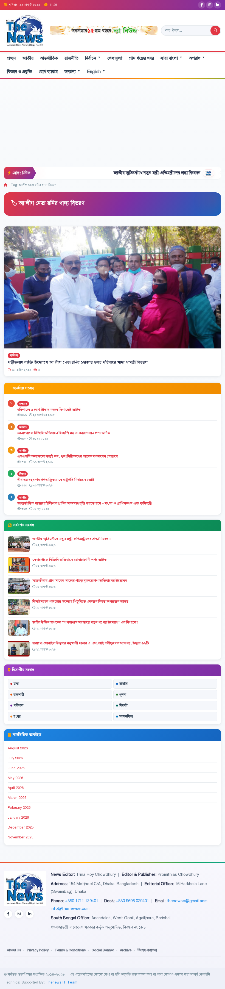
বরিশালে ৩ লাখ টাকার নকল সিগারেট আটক (49, 410)
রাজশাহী (19, 694)
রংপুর (17, 716)
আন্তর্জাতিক (49, 58)
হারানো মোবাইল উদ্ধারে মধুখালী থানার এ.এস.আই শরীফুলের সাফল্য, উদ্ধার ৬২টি (90, 643)
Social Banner (103, 950)
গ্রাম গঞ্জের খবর (141, 58)
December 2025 (20, 827)
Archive (125, 950)
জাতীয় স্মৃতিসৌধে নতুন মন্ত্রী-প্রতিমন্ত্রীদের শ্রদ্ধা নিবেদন (132, 173)
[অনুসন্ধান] (215, 30)
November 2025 (20, 837)
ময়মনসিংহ (126, 716)
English (96, 71)
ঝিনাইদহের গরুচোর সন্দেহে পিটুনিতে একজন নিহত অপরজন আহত (80, 602)
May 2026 (15, 778)
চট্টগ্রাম (123, 684)
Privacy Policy (38, 950)
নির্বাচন (93, 58)
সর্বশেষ (14, 356)
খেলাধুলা (114, 58)
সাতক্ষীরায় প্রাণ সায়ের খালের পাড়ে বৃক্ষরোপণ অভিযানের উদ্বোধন (79, 581)
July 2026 (15, 758)
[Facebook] (201, 5)
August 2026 (18, 748)
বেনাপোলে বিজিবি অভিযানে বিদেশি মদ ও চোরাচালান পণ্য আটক (64, 433)
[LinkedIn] (217, 5)
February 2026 (19, 807)
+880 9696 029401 (132, 900)
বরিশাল (18, 705)
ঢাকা (16, 684)
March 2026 (17, 798)
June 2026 (16, 768)
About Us (14, 950)
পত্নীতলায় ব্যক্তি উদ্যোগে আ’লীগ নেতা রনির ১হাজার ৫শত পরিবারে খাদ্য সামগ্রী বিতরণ (78, 362)
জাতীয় (27, 58)
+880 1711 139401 (81, 900)
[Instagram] (209, 5)
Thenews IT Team (61, 982)
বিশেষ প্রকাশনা (147, 950)
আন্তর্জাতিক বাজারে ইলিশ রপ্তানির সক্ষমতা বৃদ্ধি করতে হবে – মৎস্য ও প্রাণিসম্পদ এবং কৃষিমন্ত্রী (84, 503)
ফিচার (22, 474)
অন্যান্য (72, 71)
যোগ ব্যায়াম (48, 71)
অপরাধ (197, 58)
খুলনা (122, 694)
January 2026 (18, 817)
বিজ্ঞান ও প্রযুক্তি (19, 71)
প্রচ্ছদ (11, 58)
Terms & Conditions (70, 950)
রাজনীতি (71, 58)
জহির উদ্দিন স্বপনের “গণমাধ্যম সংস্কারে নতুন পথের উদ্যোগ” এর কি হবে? (85, 622)
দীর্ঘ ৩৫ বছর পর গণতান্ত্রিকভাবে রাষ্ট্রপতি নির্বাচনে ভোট (55, 480)
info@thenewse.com (70, 908)
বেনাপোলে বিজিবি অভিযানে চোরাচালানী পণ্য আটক (69, 560)
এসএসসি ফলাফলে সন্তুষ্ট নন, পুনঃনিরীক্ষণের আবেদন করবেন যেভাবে (67, 456)
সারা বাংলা (171, 58)
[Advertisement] (112, 125)
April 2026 (16, 788)
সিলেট (123, 705)
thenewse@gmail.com (187, 900)
